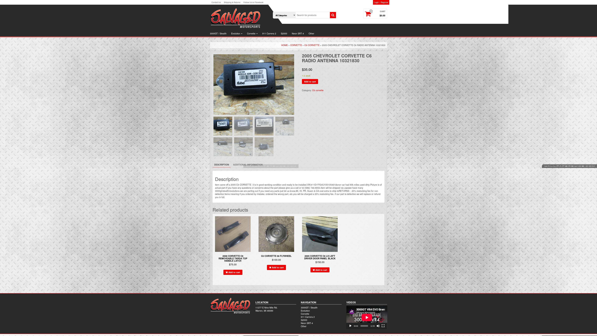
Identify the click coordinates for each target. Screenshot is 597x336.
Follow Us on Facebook (253, 2)
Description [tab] (221, 164)
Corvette (251, 33)
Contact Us (216, 2)
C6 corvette (311, 45)
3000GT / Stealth (218, 33)
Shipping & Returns (232, 2)
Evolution (236, 33)
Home (284, 45)
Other (311, 33)
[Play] (350, 325)
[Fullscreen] (383, 325)
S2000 (284, 33)
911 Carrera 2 (269, 33)
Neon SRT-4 (298, 33)
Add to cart (310, 81)
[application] (366, 317)
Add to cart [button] (234, 272)
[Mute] (378, 325)
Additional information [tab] (248, 164)
